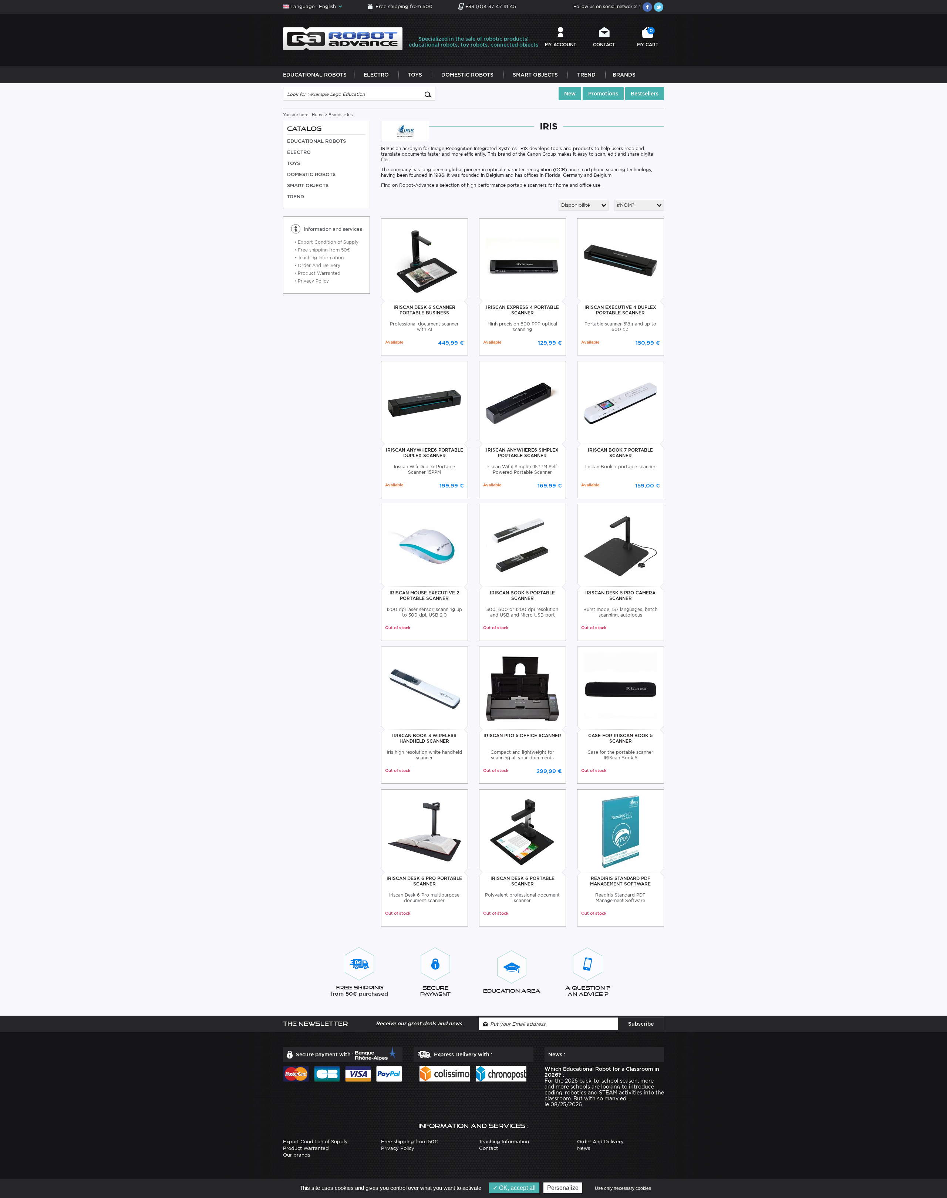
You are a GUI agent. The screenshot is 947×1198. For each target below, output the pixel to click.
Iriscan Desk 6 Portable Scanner (523, 881)
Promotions (603, 94)
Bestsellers (644, 94)
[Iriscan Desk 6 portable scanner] (522, 831)
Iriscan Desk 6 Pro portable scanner (424, 881)
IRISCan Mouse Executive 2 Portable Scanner (424, 595)
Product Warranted (317, 273)
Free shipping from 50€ (403, 6)
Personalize (563, 1188)
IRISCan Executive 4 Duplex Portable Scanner (620, 309)
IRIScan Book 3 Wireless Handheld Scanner (424, 738)
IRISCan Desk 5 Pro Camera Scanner (620, 595)
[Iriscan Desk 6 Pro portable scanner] (424, 831)
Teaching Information (319, 257)
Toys (415, 75)
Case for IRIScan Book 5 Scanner (620, 738)
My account (560, 44)
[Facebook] (647, 7)
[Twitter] (658, 7)
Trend (586, 75)
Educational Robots (315, 75)
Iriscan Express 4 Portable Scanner (522, 309)
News (583, 1148)
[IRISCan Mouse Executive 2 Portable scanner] (424, 546)
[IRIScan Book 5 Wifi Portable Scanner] (522, 546)
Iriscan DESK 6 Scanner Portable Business (424, 309)
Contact (604, 44)
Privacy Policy (312, 281)
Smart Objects (535, 75)
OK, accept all (517, 1188)
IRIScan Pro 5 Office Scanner (522, 735)
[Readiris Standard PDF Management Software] (620, 831)
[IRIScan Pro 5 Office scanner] (522, 688)
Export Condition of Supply (326, 242)
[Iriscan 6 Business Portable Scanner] (424, 260)
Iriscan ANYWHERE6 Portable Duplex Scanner (424, 452)
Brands (624, 75)
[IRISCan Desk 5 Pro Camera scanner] (620, 546)
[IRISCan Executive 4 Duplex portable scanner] (620, 260)
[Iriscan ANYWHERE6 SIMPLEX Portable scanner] (522, 403)
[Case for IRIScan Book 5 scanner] (620, 688)
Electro (376, 75)
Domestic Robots (467, 75)
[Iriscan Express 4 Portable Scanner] (522, 260)
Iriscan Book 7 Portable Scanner (620, 452)
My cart (647, 37)
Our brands (296, 1155)
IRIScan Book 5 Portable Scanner (522, 595)
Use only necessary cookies (623, 1188)
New (570, 94)
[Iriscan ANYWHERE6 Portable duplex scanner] (424, 403)
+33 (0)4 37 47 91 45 (490, 6)
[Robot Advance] (342, 38)
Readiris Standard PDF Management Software (620, 881)
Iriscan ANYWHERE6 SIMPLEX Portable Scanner (522, 452)
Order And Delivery (317, 265)
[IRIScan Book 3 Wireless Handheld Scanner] (424, 688)
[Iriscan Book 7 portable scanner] (620, 403)
